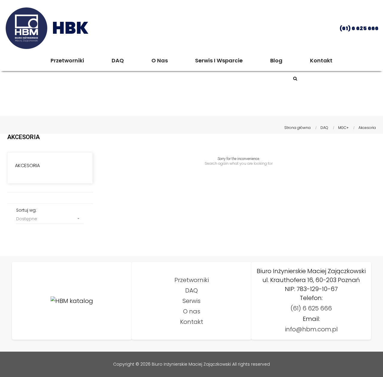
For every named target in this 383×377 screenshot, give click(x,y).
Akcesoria (27, 165)
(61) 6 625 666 (311, 308)
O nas (191, 311)
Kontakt (191, 322)
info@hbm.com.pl (311, 329)
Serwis (191, 301)
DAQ (191, 290)
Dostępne (48, 219)
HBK (70, 27)
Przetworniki (191, 280)
